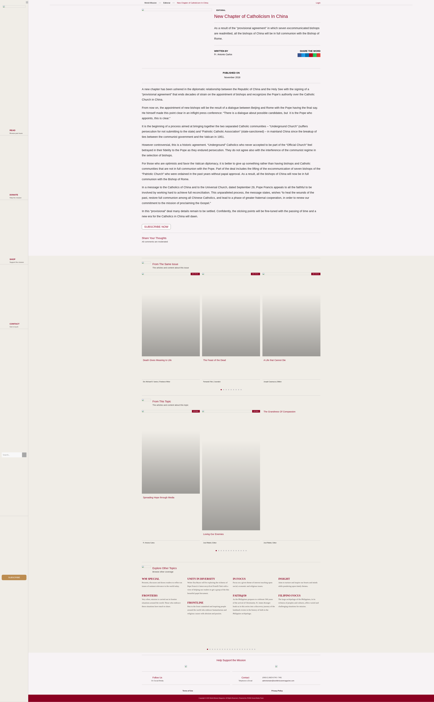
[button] (299, 55)
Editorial (166, 3)
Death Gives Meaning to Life (157, 360)
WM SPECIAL (150, 578)
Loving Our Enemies (213, 534)
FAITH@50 (239, 595)
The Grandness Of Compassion (279, 411)
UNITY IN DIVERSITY (201, 578)
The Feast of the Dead (214, 360)
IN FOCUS (239, 578)
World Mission (150, 3)
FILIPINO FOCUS (289, 595)
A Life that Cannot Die (275, 360)
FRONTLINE (195, 602)
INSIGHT (284, 578)
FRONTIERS (150, 595)
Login (318, 3)
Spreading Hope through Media (158, 497)
